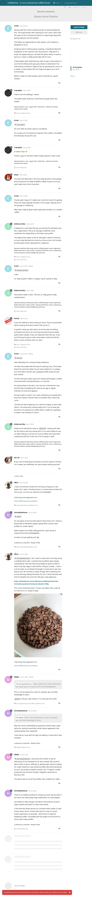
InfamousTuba (22, 270)
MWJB (21, 718)
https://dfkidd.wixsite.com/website (25, 501)
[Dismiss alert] (70, 892)
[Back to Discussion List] (3, 3)
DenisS (19, 358)
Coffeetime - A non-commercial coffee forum (29, 2)
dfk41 (19, 517)
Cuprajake (21, 125)
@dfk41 (18, 699)
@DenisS (42, 428)
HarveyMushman (23, 558)
